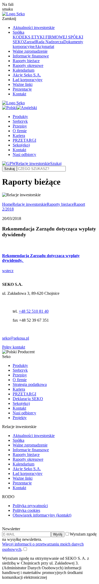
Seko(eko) (21, 145)
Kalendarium (23, 70)
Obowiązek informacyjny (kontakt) (42, 515)
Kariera (19, 135)
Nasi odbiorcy (24, 154)
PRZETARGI (24, 140)
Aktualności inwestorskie (34, 27)
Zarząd (30, 42)
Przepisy (20, 126)
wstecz (7, 270)
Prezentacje (22, 89)
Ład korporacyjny (28, 79)
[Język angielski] (27, 107)
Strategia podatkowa (30, 384)
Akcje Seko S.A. (27, 75)
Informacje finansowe (31, 56)
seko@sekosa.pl (15, 338)
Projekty (20, 417)
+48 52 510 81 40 (34, 311)
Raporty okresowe (28, 65)
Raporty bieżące (26, 60)
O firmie (20, 131)
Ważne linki (22, 84)
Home (7, 204)
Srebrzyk (20, 121)
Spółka (18, 32)
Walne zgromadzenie (30, 51)
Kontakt (19, 94)
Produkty (20, 116)
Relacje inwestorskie (33, 163)
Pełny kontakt (13, 347)
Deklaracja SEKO (28, 398)
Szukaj (56, 163)
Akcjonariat (44, 46)
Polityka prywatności (30, 505)
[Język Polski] (9, 107)
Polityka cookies (26, 510)
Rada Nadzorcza (49, 42)
